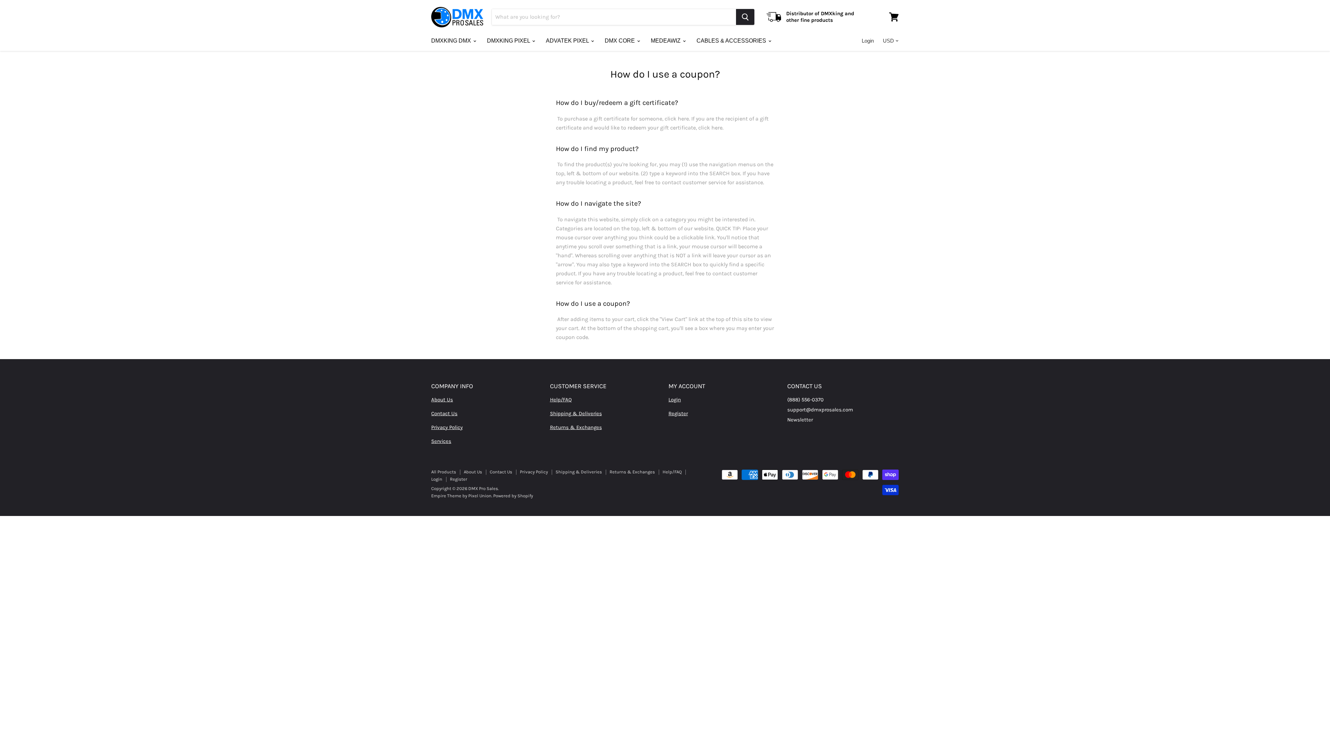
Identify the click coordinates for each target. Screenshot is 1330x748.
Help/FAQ (561, 400)
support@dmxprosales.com (820, 410)
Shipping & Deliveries (576, 413)
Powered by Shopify (513, 495)
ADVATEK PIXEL (568, 41)
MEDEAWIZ (666, 41)
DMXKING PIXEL (509, 41)
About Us (442, 400)
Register (678, 413)
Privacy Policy (447, 427)
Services (441, 441)
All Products (443, 471)
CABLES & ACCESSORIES (732, 41)
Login (868, 41)
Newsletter (800, 420)
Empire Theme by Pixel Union (461, 495)
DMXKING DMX (451, 41)
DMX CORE (620, 41)
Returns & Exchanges (576, 427)
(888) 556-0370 (805, 400)
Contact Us (444, 413)
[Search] (745, 17)
